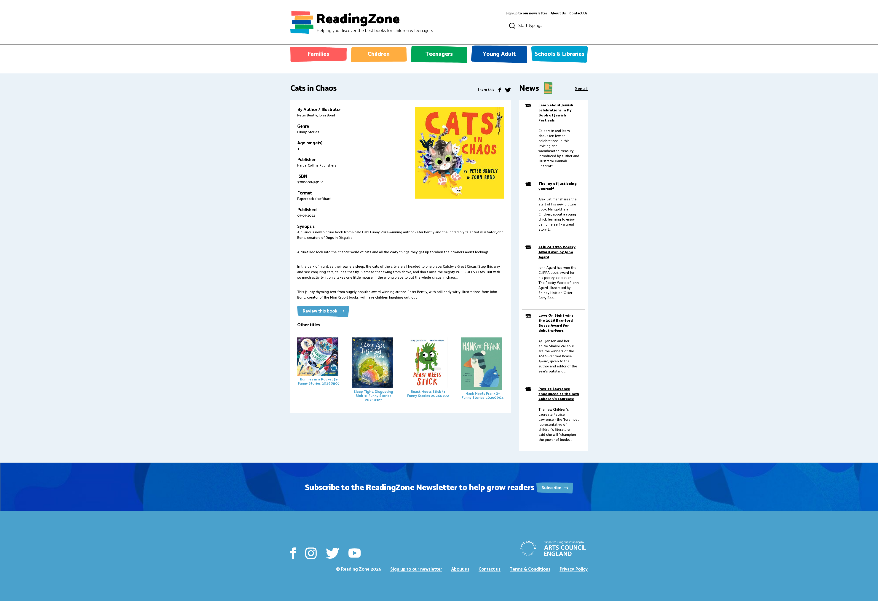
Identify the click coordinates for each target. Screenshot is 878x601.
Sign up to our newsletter (526, 13)
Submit (511, 25)
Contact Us (578, 13)
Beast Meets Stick (428, 394)
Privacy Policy (573, 569)
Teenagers (439, 54)
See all (581, 88)
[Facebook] (499, 89)
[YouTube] (354, 553)
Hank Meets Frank (482, 396)
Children (379, 54)
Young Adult (499, 54)
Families (318, 54)
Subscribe (552, 488)
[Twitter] (508, 89)
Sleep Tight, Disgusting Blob (373, 396)
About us (460, 569)
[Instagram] (311, 553)
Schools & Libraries (559, 54)
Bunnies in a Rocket (319, 381)
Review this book (320, 311)
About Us (558, 13)
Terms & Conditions (530, 569)
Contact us (490, 569)
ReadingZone (374, 22)
